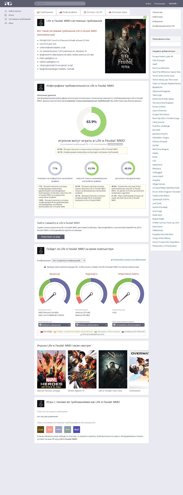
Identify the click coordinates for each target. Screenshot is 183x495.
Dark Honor (158, 226)
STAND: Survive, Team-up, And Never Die (168, 222)
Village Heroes (159, 184)
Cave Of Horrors (160, 110)
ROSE (155, 157)
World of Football (160, 207)
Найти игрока (15, 11)
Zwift (155, 64)
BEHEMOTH (157, 87)
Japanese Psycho (160, 133)
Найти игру (158, 16)
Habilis (155, 153)
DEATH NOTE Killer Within (163, 99)
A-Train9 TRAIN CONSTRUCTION (166, 188)
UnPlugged (157, 172)
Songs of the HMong (161, 238)
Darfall (155, 145)
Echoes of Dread (160, 141)
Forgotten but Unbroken (163, 234)
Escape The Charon (161, 114)
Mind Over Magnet (161, 149)
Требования (46, 12)
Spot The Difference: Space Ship (166, 72)
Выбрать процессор (51, 324)
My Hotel (156, 130)
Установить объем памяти (128, 324)
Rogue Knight (158, 219)
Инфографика (70, 12)
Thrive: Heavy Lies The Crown (165, 79)
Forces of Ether (159, 106)
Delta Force (157, 164)
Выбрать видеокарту (89, 324)
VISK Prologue (159, 60)
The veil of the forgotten (163, 103)
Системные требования (20, 19)
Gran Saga (157, 211)
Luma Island (158, 176)
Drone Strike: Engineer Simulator (167, 191)
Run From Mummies (161, 68)
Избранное (158, 21)
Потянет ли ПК (94, 12)
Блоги (11, 15)
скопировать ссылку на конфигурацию (129, 259)
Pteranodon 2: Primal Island (164, 246)
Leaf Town (157, 203)
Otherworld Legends (161, 91)
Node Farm (157, 215)
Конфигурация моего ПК (163, 26)
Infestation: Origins (161, 137)
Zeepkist (156, 180)
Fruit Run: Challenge (161, 126)
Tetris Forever (159, 122)
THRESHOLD (158, 230)
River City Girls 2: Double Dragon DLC (168, 118)
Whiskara (157, 168)
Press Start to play (50, 236)
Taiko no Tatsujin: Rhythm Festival (167, 83)
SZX (154, 161)
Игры (11, 23)
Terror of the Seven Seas (163, 75)
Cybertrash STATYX (161, 199)
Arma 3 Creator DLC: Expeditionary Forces (168, 242)
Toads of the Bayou (161, 195)
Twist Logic (157, 95)
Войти (148, 3)
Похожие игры (119, 12)
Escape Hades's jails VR (163, 56)
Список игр (157, 12)
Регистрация (159, 3)
